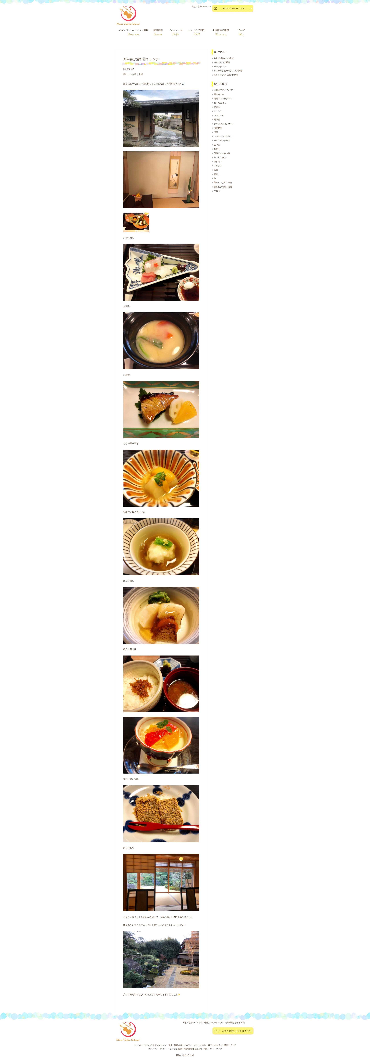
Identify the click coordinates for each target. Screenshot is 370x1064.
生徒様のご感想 (221, 1045)
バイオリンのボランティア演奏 (228, 71)
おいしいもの (220, 157)
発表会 (217, 107)
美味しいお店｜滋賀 (223, 187)
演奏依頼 (178, 1045)
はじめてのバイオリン (224, 90)
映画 (216, 174)
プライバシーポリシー (158, 1049)
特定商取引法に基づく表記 (196, 1049)
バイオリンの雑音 (222, 62)
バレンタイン (220, 66)
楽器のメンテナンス (223, 98)
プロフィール (190, 1045)
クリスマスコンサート (224, 124)
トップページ (140, 1045)
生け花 (217, 145)
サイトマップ (216, 1049)
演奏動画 (218, 128)
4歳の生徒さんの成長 (223, 58)
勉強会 (217, 119)
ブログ (217, 191)
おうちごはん (220, 103)
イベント (218, 166)
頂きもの (218, 161)
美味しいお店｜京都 (223, 182)
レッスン (218, 111)
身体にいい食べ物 (222, 153)
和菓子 (217, 149)
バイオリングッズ (222, 140)
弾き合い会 (219, 94)
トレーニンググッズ (223, 136)
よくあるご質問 (205, 1045)
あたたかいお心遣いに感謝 (226, 75)
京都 (216, 170)
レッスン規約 (176, 1049)
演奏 (216, 132)
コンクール (219, 115)
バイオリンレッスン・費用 (160, 1045)
